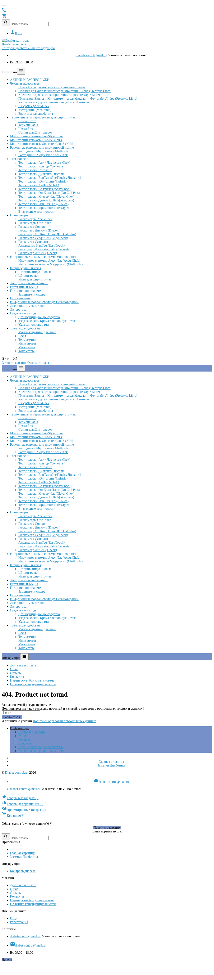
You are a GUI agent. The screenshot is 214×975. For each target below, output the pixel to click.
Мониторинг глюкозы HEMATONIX (36, 140)
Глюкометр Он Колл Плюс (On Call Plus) (47, 234)
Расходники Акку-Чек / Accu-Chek (43, 155)
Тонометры (26, 351)
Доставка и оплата (23, 665)
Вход (16, 33)
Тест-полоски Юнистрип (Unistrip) (43, 181)
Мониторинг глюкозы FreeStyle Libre (36, 136)
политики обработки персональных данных (64, 721)
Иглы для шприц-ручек (35, 279)
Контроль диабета (23, 871)
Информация (19, 728)
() (20, 798)
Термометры (27, 339)
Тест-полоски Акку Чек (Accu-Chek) (44, 162)
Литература (18, 309)
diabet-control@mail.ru (91, 55)
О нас (14, 669)
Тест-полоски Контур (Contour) (40, 166)
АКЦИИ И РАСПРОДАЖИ (30, 79)
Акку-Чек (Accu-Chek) (34, 106)
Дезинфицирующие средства (39, 317)
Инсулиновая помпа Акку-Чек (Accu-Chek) (49, 260)
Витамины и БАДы (24, 287)
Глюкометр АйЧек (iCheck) (37, 253)
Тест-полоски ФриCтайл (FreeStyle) (43, 208)
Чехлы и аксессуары (24, 83)
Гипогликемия (20, 298)
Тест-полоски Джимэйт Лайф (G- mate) (46, 200)
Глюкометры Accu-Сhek (35, 219)
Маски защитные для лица (37, 332)
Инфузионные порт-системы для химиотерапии (44, 302)
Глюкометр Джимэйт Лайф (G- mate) (44, 249)
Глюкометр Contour (32, 226)
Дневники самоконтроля (27, 305)
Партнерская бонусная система (32, 680)
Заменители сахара (31, 294)
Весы (22, 336)
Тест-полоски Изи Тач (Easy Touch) (43, 204)
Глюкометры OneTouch (34, 223)
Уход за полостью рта (33, 324)
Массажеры (26, 347)
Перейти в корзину (107, 827)
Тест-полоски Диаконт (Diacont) (41, 174)
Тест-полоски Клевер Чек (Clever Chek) (46, 196)
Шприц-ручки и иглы (25, 268)
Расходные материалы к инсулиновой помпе (42, 147)
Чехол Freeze (27, 121)
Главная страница (111, 761)
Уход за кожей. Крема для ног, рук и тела (47, 321)
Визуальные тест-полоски (36, 211)
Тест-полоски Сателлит (35, 170)
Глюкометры (19, 215)
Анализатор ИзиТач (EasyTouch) (41, 245)
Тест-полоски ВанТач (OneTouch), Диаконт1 (50, 177)
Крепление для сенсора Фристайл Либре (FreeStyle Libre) (59, 94)
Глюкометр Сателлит (33, 241)
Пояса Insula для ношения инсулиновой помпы (51, 87)
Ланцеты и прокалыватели (29, 283)
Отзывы (16, 673)
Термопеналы (28, 125)
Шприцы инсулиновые (34, 272)
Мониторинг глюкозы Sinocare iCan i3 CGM (41, 143)
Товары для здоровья (25, 328)
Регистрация (19, 922)
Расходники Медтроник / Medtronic (43, 151)
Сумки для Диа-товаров (35, 132)
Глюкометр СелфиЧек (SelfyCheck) (43, 238)
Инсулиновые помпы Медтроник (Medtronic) (50, 264)
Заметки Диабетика (111, 765)
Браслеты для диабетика (35, 113)
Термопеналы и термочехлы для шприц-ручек (43, 117)
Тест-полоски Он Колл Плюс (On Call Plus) (49, 192)
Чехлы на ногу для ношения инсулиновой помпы (53, 102)
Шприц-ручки (28, 275)
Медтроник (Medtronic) (34, 110)
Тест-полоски (19, 159)
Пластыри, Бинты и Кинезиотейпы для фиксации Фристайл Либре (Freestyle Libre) (77, 98)
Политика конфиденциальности (33, 684)
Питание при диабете (25, 290)
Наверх (7, 959)
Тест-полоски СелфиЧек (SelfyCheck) (44, 189)
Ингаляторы (27, 343)
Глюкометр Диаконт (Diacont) (39, 230)
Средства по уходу (23, 313)
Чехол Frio (25, 128)
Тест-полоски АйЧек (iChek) (38, 185)
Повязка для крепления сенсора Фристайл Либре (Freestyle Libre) (64, 91)
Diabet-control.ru (16, 772)
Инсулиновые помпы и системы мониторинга (43, 257)
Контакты (17, 676)
